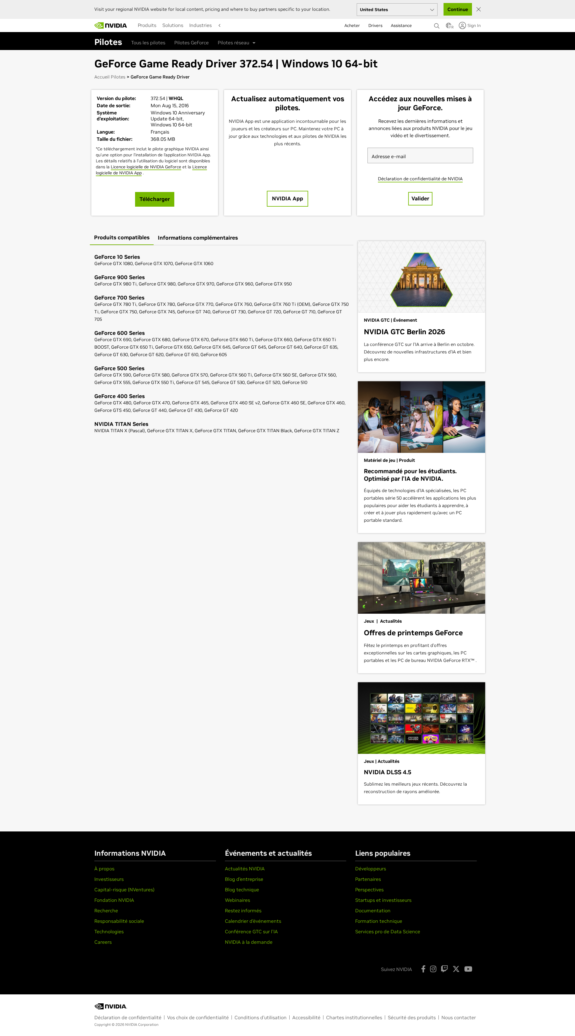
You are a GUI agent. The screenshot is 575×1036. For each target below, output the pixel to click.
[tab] (122, 238)
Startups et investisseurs (383, 900)
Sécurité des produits (412, 1017)
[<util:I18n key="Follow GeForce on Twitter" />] (456, 969)
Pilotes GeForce (191, 43)
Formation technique (378, 921)
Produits (147, 25)
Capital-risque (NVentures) (124, 890)
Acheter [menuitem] (352, 25)
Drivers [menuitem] (375, 25)
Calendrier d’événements (253, 921)
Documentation (373, 911)
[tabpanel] (221, 344)
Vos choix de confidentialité (198, 1017)
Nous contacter (458, 1017)
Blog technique (242, 890)
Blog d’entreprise (244, 879)
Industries (200, 25)
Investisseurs (109, 879)
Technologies (109, 931)
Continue (457, 9)
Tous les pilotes (148, 43)
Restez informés (243, 911)
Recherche (106, 911)
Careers (103, 942)
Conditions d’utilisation (260, 1017)
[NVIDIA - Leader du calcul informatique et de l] (110, 25)
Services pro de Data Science (387, 931)
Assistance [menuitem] (401, 25)
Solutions (172, 25)
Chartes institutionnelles (354, 1017)
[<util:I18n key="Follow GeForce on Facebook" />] (423, 969)
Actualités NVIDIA (245, 869)
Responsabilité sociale (119, 921)
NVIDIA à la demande (249, 942)
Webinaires (237, 900)
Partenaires (368, 879)
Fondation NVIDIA (114, 900)
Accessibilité (306, 1017)
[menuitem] (147, 25)
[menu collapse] (133, 25)
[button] (448, 27)
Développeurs (370, 869)
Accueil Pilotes (109, 77)
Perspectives (369, 890)
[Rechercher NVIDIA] (437, 24)
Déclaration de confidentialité (127, 1017)
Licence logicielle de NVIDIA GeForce (146, 167)
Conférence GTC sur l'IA (251, 931)
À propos (104, 869)
